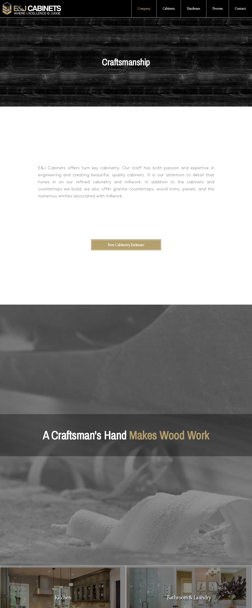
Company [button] (144, 9)
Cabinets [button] (169, 9)
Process (217, 9)
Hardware (193, 9)
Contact (240, 9)
